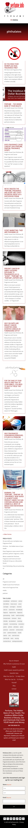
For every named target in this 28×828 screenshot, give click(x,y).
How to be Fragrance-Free (14, 70)
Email (7, 797)
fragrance (5, 612)
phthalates (16, 627)
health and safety (20, 615)
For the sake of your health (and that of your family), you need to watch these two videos (13, 384)
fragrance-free (12, 612)
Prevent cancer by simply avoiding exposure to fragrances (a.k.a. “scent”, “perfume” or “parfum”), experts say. (13, 273)
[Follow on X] (8, 16)
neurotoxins (21, 624)
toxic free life (6, 638)
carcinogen (5, 606)
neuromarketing (13, 624)
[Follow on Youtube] (20, 16)
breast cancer (14, 604)
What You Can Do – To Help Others (14, 676)
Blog (14, 686)
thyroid (19, 632)
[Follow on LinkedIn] (14, 16)
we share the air (7, 641)
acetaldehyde (6, 601)
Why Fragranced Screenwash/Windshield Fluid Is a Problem (13, 435)
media (4, 590)
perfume (10, 627)
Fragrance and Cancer (10, 154)
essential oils (12, 609)
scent (4, 632)
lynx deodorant (12, 621)
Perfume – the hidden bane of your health (13, 105)
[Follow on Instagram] (11, 16)
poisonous (5, 629)
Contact (14, 689)
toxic (9, 635)
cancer (19, 604)
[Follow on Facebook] (4, 16)
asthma (20, 601)
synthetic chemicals (11, 632)
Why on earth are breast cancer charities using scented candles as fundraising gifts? (12, 327)
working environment (17, 641)
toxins (12, 638)
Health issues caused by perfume (14, 670)
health (12, 615)
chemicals (19, 606)
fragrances (19, 612)
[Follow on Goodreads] (23, 16)
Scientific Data (14, 673)
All (5, 70)
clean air (5, 609)
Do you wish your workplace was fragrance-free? (11, 66)
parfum (5, 627)
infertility (5, 621)
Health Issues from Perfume (14, 108)
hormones (14, 618)
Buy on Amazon (14, 661)
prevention (12, 629)
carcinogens (12, 606)
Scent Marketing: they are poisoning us (13, 231)
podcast (5, 593)
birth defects (6, 604)
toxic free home (15, 635)
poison (21, 627)
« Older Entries (7, 534)
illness (19, 618)
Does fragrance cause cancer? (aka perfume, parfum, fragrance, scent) (13, 147)
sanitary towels (19, 629)
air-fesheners (14, 601)
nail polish (5, 624)
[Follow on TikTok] (17, 16)
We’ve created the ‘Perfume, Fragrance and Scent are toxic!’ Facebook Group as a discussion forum (13, 192)
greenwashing (6, 615)
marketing (19, 621)
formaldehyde (19, 609)
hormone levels (6, 618)
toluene (5, 635)
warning (17, 638)
